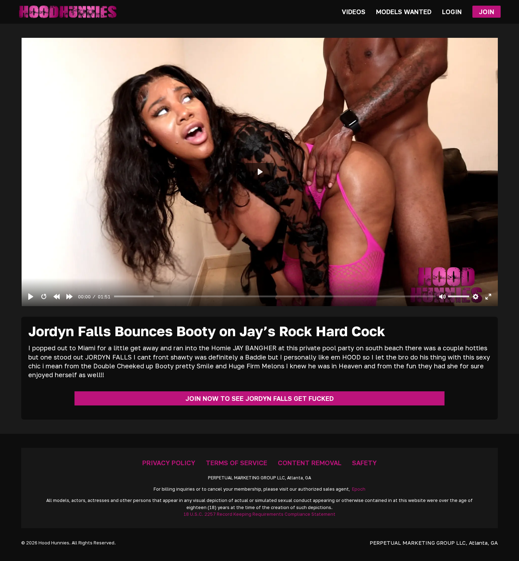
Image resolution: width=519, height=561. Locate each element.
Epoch (358, 489)
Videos (353, 12)
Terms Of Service (236, 463)
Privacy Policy (168, 463)
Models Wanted (403, 12)
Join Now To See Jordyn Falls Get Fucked (259, 398)
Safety (364, 463)
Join (486, 12)
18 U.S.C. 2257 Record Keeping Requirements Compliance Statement (259, 514)
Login (452, 12)
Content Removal (309, 463)
